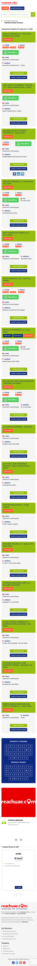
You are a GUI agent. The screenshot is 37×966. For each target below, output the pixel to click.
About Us (5, 946)
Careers (5, 8)
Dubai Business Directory (10, 934)
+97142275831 (25, 349)
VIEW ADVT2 (18, 335)
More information (18, 73)
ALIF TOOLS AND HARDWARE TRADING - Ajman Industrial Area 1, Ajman (16, 466)
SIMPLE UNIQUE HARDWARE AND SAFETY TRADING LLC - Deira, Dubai (17, 705)
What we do (6, 948)
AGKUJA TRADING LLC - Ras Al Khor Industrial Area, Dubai (17, 35)
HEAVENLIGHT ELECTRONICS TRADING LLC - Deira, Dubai (15, 132)
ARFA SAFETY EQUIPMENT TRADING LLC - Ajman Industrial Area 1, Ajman (17, 86)
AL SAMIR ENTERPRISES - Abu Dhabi (17, 427)
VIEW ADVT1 (8, 335)
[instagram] (24, 962)
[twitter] (17, 962)
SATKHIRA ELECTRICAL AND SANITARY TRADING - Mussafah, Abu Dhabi (17, 665)
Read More (25, 922)
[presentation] (16, 840)
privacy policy (21, 913)
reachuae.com (24, 912)
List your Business (8, 936)
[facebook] (13, 962)
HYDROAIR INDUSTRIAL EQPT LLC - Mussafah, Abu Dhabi (17, 584)
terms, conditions (10, 913)
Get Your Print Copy (9, 953)
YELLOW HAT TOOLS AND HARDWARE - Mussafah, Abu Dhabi (18, 382)
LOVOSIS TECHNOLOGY (12, 866)
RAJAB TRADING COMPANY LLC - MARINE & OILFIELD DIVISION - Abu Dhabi (17, 624)
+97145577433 (25, 200)
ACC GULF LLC (10, 863)
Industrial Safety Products (13, 23)
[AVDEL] (18, 858)
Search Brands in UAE (9, 939)
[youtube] (20, 962)
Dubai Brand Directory (9, 931)
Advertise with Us (17, 8)
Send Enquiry (8, 39)
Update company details (18, 77)
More (19, 887)
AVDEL (19, 854)
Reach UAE (12, 959)
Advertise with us (8, 951)
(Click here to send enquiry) (10, 59)
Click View (5, 47)
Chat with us (12, 52)
